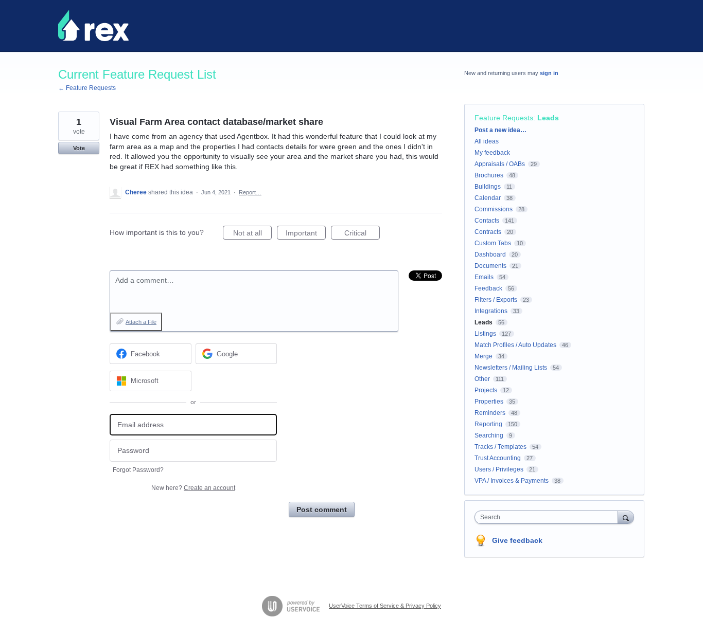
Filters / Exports (495, 299)
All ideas (486, 141)
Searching (488, 435)
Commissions (493, 209)
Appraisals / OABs (499, 164)
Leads (548, 118)
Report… (250, 192)
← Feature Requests (87, 88)
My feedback (492, 152)
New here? (193, 488)
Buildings (487, 186)
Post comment (321, 509)
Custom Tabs (492, 243)
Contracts (487, 231)
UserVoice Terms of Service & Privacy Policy (385, 606)
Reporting (488, 424)
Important (306, 234)
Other (482, 379)
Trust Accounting (497, 458)
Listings (485, 333)
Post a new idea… (500, 130)
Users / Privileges (498, 469)
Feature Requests (503, 118)
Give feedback (517, 540)
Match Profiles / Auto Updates (515, 345)
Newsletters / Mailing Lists (510, 367)
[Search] (626, 517)
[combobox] (549, 517)
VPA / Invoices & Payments (511, 480)
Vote (79, 148)
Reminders (489, 412)
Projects (485, 390)
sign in (549, 73)
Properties (488, 401)
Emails (484, 277)
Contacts (486, 220)
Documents (490, 265)
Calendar (487, 198)
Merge (483, 356)
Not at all (252, 234)
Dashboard (490, 254)
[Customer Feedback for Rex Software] (93, 25)
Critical (362, 234)
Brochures (488, 175)
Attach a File (141, 322)
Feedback (488, 288)
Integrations (490, 311)
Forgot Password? (138, 470)
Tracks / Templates (500, 446)
